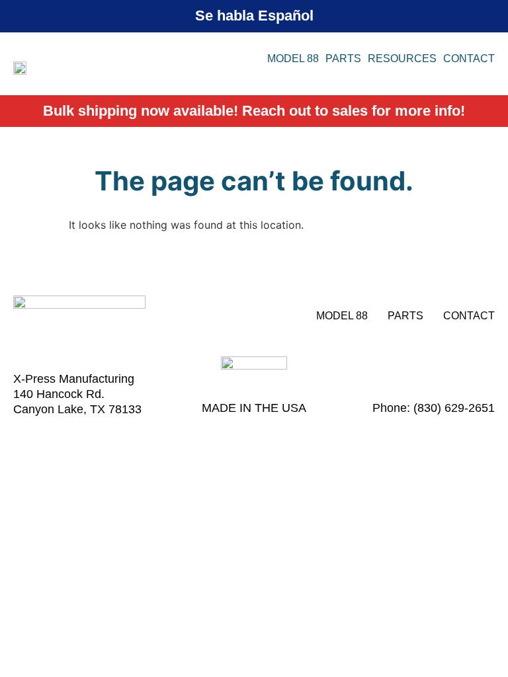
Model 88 (293, 58)
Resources (402, 58)
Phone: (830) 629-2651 (433, 408)
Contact (469, 58)
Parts (343, 58)
